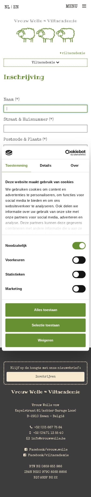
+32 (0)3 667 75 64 (48, 427)
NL (7, 7)
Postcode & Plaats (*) (25, 140)
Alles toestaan (45, 310)
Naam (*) (12, 100)
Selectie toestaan (46, 325)
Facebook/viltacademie (48, 455)
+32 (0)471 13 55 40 (48, 433)
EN (16, 7)
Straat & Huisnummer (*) (29, 120)
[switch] (79, 260)
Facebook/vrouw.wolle (48, 450)
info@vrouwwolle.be (48, 438)
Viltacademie (73, 53)
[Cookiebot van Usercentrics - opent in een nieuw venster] (65, 153)
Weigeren (45, 340)
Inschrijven (45, 376)
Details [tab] (45, 165)
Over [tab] (75, 165)
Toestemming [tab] (16, 165)
